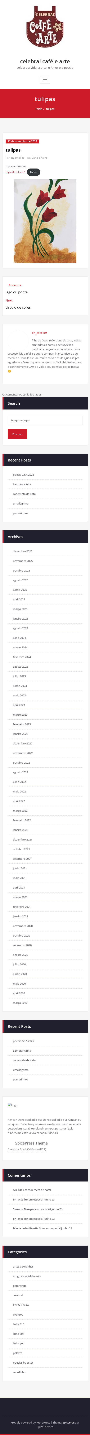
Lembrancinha (22, 484)
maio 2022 (19, 791)
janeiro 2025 (20, 618)
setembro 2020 (22, 945)
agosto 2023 (20, 666)
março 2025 (20, 609)
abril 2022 (19, 801)
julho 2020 (19, 964)
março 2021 (20, 897)
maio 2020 (19, 983)
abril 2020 (19, 993)
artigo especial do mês (27, 1276)
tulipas (50, 109)
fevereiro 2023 (22, 724)
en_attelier (17, 158)
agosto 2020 (20, 955)
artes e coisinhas (23, 1266)
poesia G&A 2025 (23, 475)
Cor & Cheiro (39, 158)
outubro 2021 (21, 849)
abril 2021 (19, 887)
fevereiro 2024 (22, 657)
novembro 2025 (23, 561)
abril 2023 (19, 705)
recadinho (19, 1372)
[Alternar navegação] (45, 80)
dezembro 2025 (22, 551)
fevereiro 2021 (22, 907)
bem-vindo (20, 1286)
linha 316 (18, 1324)
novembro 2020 (23, 926)
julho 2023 (19, 676)
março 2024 (20, 647)
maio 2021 (19, 878)
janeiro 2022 (20, 830)
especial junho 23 (44, 1199)
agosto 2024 (20, 628)
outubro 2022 (21, 762)
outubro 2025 (21, 570)
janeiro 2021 (20, 916)
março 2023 (20, 714)
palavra (17, 1353)
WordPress (43, 1422)
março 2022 (20, 811)
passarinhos (20, 513)
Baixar (33, 172)
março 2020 (20, 1003)
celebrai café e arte (45, 61)
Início (39, 109)
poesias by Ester (23, 1362)
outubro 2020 (21, 935)
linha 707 (18, 1334)
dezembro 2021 (22, 839)
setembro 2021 (22, 859)
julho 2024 (19, 638)
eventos (18, 1314)
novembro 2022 (23, 753)
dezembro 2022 (22, 743)
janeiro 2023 (20, 734)
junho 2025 (20, 590)
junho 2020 (20, 974)
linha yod (18, 1343)
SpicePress (69, 1422)
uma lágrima (20, 503)
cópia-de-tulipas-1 (15, 172)
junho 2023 (20, 686)
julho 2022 (19, 782)
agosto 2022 (20, 772)
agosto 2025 (20, 580)
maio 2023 (19, 695)
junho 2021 (20, 868)
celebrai (18, 1295)
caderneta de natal (24, 494)
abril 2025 (19, 599)
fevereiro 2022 (22, 820)
